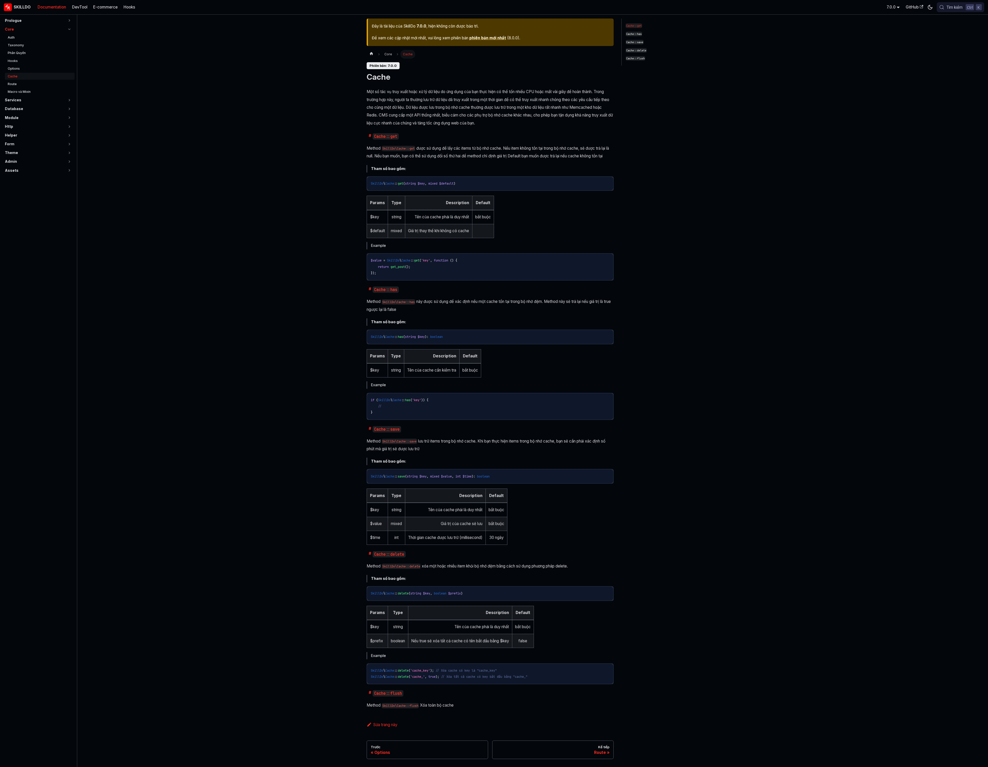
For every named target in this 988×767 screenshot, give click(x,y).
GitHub (912, 7)
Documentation (52, 7)
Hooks (129, 7)
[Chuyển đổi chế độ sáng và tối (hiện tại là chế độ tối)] (930, 7)
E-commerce (105, 7)
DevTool (79, 7)
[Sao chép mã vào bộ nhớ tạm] (608, 182)
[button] (38, 20)
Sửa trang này (385, 724)
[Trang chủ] (371, 54)
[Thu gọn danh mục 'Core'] (69, 29)
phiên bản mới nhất (487, 37)
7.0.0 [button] (891, 7)
